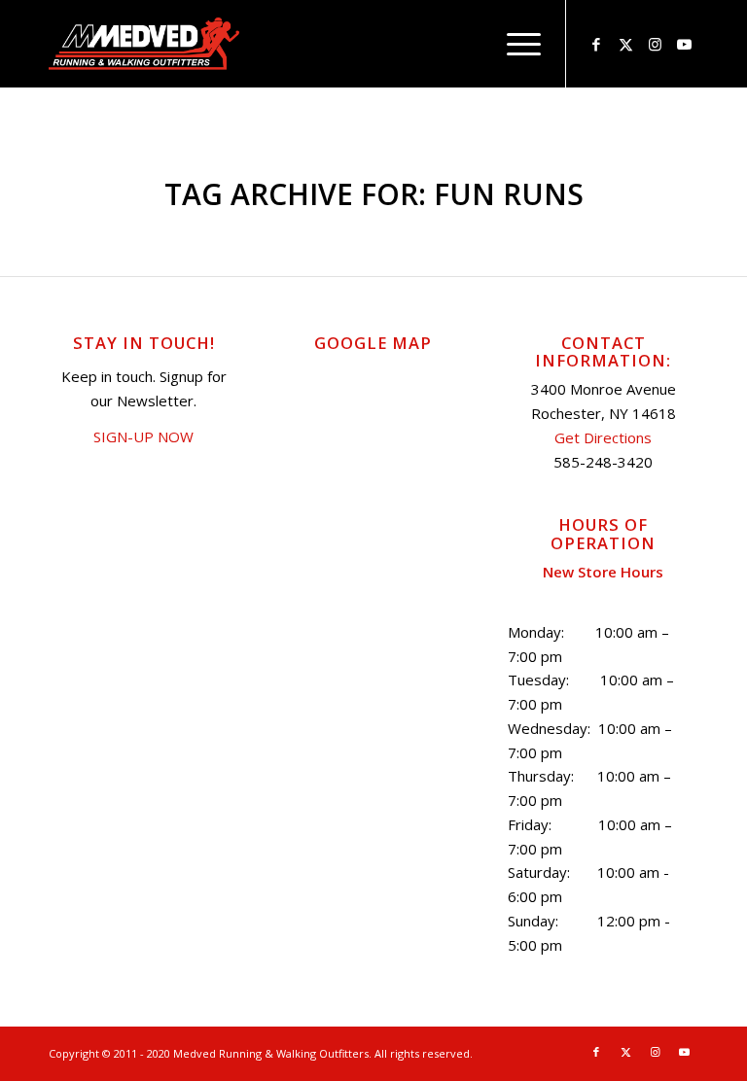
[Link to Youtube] (683, 43)
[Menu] (514, 43)
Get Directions (603, 437)
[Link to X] (625, 43)
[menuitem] (514, 43)
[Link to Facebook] (596, 43)
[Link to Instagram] (654, 43)
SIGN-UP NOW (143, 436)
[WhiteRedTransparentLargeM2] (144, 43)
